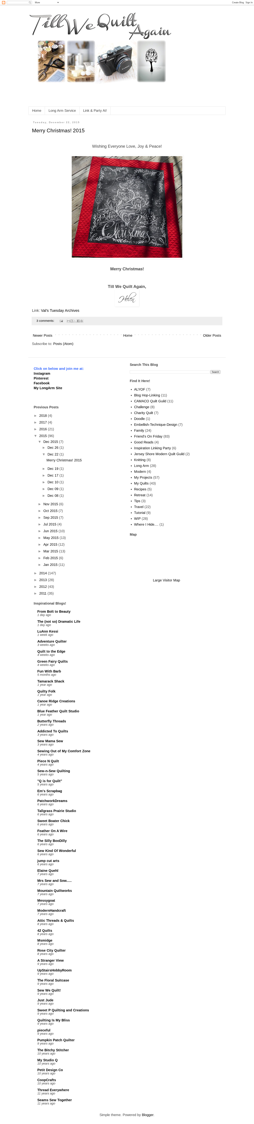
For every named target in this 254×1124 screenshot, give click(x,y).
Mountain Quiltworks (54, 891)
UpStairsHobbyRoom (54, 970)
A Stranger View (50, 960)
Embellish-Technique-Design (155, 424)
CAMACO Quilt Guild (150, 401)
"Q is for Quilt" (49, 781)
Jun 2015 (51, 531)
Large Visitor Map (166, 580)
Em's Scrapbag (49, 791)
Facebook (42, 383)
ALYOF (139, 389)
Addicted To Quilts (52, 731)
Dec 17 (53, 475)
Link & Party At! (95, 110)
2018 (43, 416)
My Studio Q (47, 1060)
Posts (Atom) (63, 344)
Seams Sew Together (54, 1100)
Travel (138, 507)
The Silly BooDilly (52, 841)
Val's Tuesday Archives (60, 310)
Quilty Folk (46, 691)
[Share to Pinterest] (81, 321)
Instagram (42, 373)
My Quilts (141, 483)
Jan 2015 (51, 565)
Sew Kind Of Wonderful (56, 851)
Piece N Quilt (48, 761)
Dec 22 (53, 454)
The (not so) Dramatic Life (58, 621)
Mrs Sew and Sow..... (54, 881)
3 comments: (45, 321)
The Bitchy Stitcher (53, 1050)
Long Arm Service (62, 110)
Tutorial (139, 513)
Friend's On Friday (148, 436)
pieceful (43, 1030)
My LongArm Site (48, 388)
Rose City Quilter (51, 950)
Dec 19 (53, 469)
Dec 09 (53, 489)
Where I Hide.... (146, 524)
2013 (43, 580)
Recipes (140, 489)
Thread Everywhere (53, 1090)
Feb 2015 (51, 558)
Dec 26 (53, 447)
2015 (43, 436)
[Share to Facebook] (78, 321)
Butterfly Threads (51, 721)
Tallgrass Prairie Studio (56, 811)
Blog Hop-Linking (147, 395)
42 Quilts (44, 930)
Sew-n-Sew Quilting (53, 771)
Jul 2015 (50, 524)
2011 (43, 593)
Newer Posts (42, 335)
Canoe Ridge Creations (56, 701)
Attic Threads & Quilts (55, 920)
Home (36, 110)
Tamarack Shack (50, 681)
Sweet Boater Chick (53, 821)
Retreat (139, 495)
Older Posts (212, 335)
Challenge (141, 407)
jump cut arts (48, 861)
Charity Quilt (143, 413)
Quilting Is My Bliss (53, 1020)
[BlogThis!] (71, 321)
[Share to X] (75, 321)
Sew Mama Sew (50, 741)
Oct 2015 (51, 511)
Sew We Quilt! (49, 990)
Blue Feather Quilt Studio (58, 711)
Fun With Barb (49, 671)
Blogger (147, 1115)
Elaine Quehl (47, 870)
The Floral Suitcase (53, 980)
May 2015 (51, 538)
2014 (43, 573)
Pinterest (41, 378)
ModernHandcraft (51, 910)
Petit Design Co (50, 1070)
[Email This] (68, 321)
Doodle (139, 419)
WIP (137, 518)
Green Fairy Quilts (52, 661)
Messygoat (46, 900)
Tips (137, 501)
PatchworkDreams (52, 801)
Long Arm (141, 466)
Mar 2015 (51, 551)
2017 (43, 422)
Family (139, 430)
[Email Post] (61, 321)
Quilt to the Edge (51, 651)
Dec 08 (53, 495)
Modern (140, 471)
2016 (43, 429)
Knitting (139, 460)
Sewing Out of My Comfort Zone (63, 751)
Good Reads (143, 442)
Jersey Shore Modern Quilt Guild (159, 454)
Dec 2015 (51, 442)
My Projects (143, 477)
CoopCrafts (46, 1080)
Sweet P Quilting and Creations (63, 1010)
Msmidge (44, 940)
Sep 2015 (51, 517)
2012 (43, 587)
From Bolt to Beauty (53, 611)
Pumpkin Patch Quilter (56, 1040)
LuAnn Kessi (47, 631)
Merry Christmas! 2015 (58, 130)
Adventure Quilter (52, 641)
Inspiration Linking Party (152, 448)
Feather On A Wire (52, 831)
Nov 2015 (51, 504)
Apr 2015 (50, 544)
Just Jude (45, 1000)
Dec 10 (53, 482)
